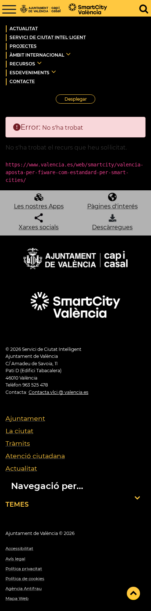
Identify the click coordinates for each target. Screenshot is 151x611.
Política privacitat (23, 568)
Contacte (22, 81)
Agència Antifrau (23, 588)
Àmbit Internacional (37, 55)
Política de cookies (24, 578)
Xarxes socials (39, 227)
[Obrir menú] (9, 9)
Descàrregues (112, 227)
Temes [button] (17, 504)
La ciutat (19, 431)
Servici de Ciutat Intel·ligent (48, 37)
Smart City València (89, 9)
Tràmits (17, 443)
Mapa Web (17, 598)
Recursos (22, 64)
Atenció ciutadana (35, 456)
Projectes (23, 46)
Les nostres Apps (39, 206)
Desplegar (80, 100)
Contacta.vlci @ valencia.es (58, 392)
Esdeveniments (29, 72)
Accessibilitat (19, 548)
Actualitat (24, 28)
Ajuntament (25, 418)
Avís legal (15, 558)
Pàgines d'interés (112, 206)
